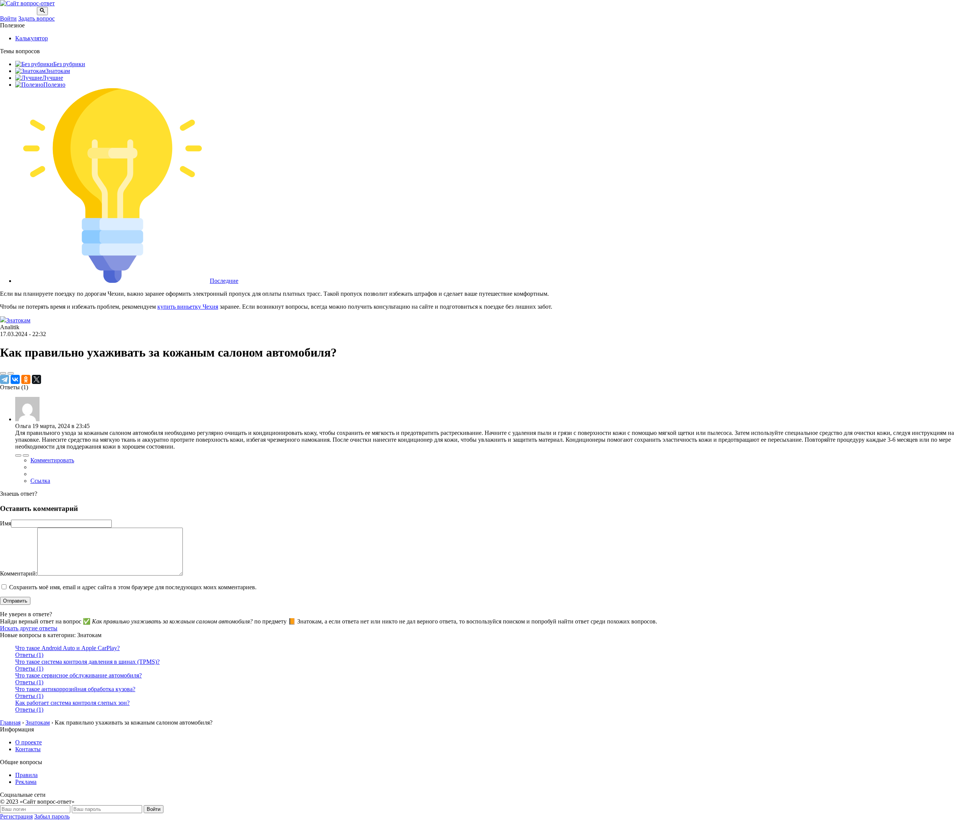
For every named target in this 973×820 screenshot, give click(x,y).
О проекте (28, 742)
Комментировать (52, 460)
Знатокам (58, 71)
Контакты (28, 749)
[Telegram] (4, 379)
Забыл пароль (52, 816)
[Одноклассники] (25, 379)
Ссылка (40, 480)
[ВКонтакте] (15, 379)
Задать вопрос (36, 18)
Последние (224, 281)
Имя (5, 523)
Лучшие (52, 78)
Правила (26, 775)
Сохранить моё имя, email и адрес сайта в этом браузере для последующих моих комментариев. (133, 587)
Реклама (25, 782)
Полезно (54, 84)
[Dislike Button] (11, 373)
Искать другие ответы (28, 628)
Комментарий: (18, 573)
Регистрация (16, 816)
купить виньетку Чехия (187, 306)
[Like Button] (3, 373)
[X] (36, 379)
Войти (8, 18)
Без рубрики (69, 64)
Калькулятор (31, 38)
